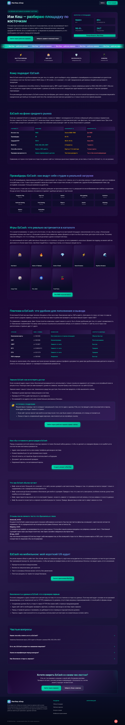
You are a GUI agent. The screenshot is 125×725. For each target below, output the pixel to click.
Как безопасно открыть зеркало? (22, 659)
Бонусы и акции (57, 710)
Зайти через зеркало (51, 688)
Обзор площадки (58, 704)
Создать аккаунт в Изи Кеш (62, 467)
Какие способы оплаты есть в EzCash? (24, 635)
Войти (102, 3)
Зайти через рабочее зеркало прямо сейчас (62, 424)
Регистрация (112, 3)
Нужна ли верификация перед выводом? (24, 652)
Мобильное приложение (60, 713)
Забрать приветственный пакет (48, 38)
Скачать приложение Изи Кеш (62, 578)
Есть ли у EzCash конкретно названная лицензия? (27, 646)
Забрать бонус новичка (73, 688)
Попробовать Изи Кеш (94, 35)
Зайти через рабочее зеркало (20, 38)
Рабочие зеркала (58, 707)
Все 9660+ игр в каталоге (63, 294)
